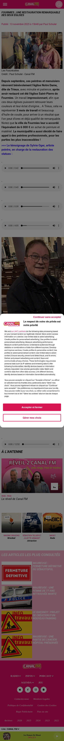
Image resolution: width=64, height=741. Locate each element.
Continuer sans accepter (47, 317)
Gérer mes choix (32, 417)
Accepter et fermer (32, 407)
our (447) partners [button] (18, 331)
